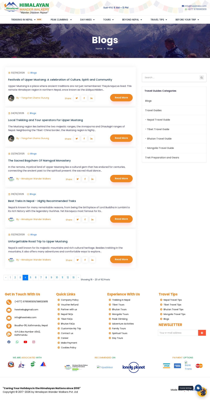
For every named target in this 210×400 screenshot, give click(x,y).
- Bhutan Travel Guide (158, 138)
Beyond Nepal (130, 19)
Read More (121, 97)
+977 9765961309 (196, 9)
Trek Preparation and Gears (162, 157)
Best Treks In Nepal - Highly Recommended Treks (42, 201)
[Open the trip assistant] (202, 392)
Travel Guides (153, 110)
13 (73, 277)
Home (99, 48)
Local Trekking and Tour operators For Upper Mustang (45, 120)
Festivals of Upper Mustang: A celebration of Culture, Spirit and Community (60, 80)
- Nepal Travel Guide (157, 119)
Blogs (110, 48)
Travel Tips (157, 19)
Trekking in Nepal (26, 19)
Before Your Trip (186, 19)
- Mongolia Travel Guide (159, 148)
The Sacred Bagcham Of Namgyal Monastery (39, 160)
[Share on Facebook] (84, 98)
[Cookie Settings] (198, 388)
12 (68, 277)
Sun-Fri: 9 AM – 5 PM (115, 7)
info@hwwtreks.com (195, 6)
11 (62, 277)
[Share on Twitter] (76, 98)
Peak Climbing (60, 19)
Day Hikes (86, 19)
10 (57, 277)
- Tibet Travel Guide (157, 129)
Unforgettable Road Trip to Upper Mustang (37, 241)
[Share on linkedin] (91, 98)
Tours (107, 19)
